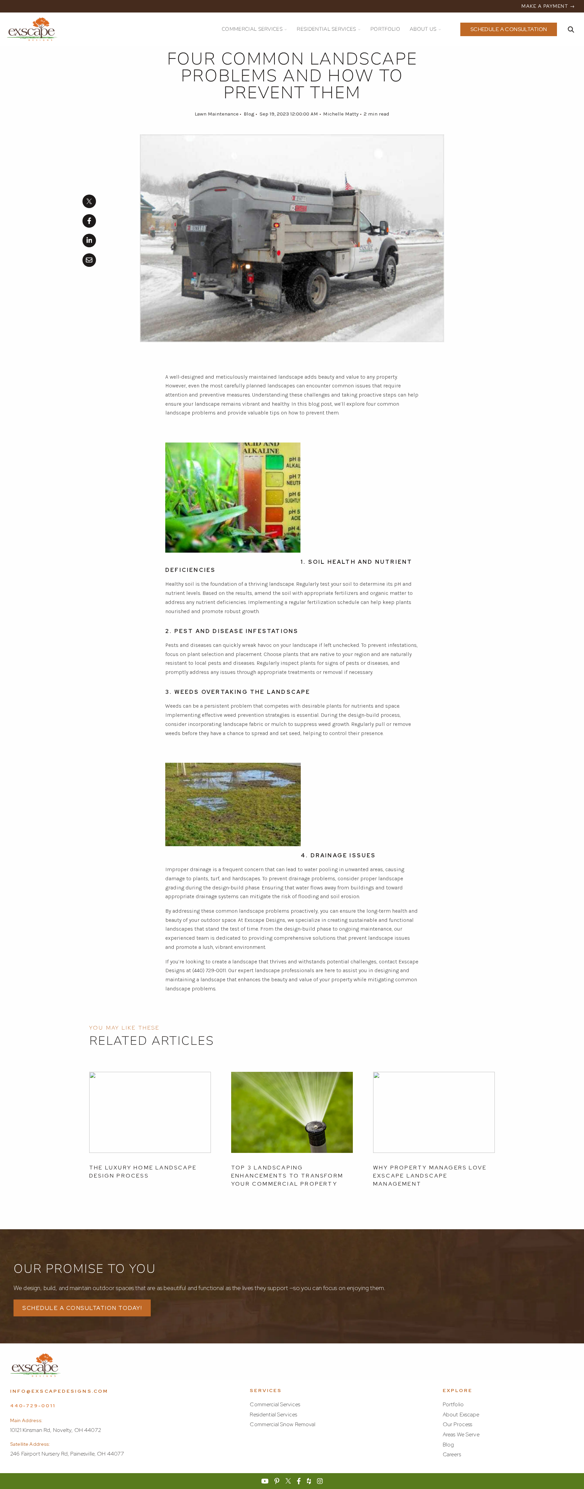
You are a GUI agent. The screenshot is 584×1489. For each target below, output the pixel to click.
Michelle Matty (341, 114)
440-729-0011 (32, 1406)
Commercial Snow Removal (282, 1424)
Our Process (457, 1424)
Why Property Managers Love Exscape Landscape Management (430, 1175)
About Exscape (461, 1414)
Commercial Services (275, 1404)
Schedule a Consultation (508, 29)
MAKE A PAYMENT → (548, 6)
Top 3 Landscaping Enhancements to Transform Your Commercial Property (287, 1175)
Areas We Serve (461, 1434)
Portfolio (453, 1404)
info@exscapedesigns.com (59, 1391)
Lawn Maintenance (217, 114)
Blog (249, 114)
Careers (452, 1454)
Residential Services (273, 1414)
